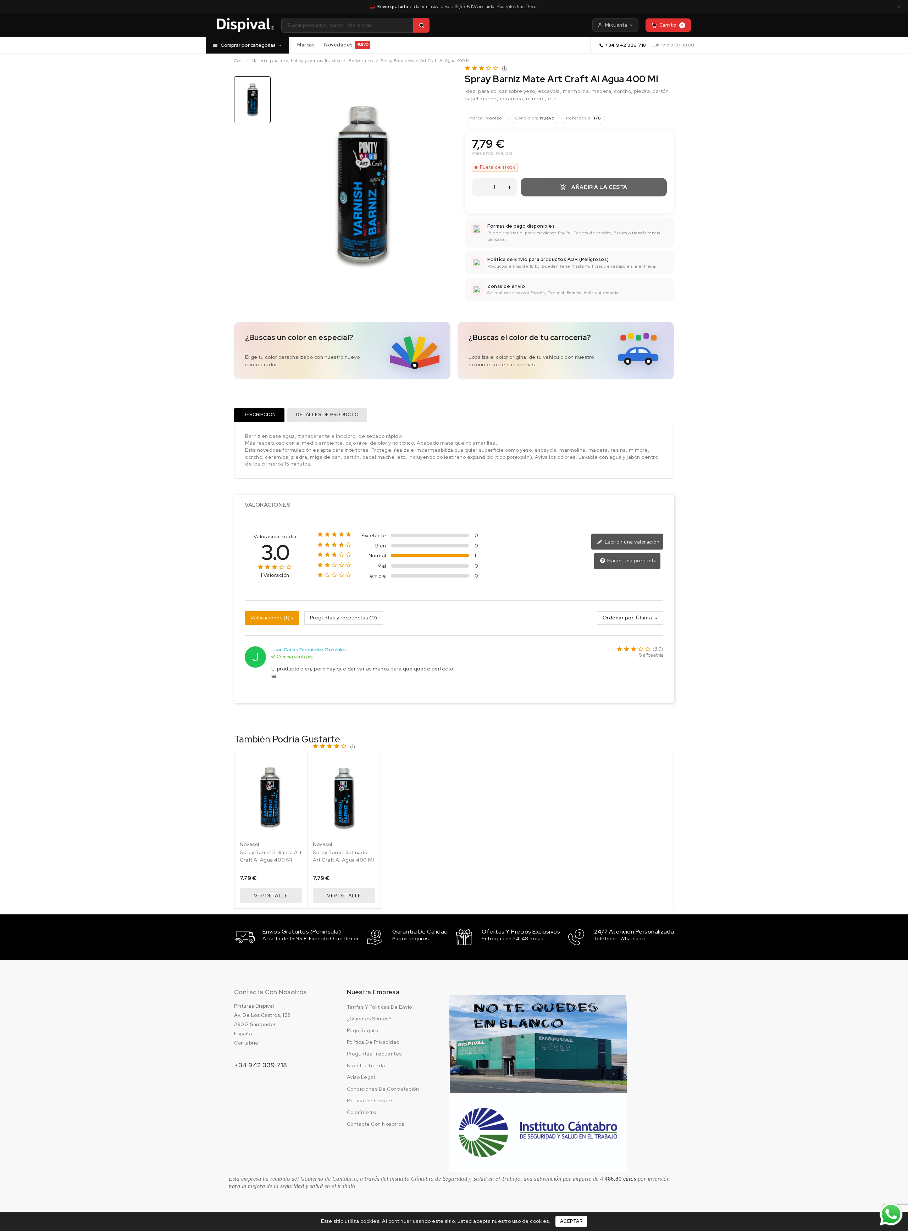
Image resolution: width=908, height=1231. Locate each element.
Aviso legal (361, 1077)
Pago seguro (362, 1030)
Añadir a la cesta (593, 187)
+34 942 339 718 (625, 45)
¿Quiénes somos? (369, 1018)
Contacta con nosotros (270, 992)
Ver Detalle (271, 895)
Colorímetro (361, 1112)
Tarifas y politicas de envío (379, 1007)
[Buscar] (421, 25)
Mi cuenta (616, 25)
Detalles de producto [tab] (327, 415)
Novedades (346, 44)
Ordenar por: (619, 617)
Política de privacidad (373, 1042)
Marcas (305, 44)
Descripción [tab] (259, 415)
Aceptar (571, 1221)
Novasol (494, 118)
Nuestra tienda (366, 1065)
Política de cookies (370, 1100)
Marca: (476, 118)
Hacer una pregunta (631, 560)
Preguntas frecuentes (374, 1054)
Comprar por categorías (248, 45)
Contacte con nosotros (375, 1124)
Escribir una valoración (631, 542)
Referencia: (579, 118)
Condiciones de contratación (383, 1089)
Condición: (526, 118)
